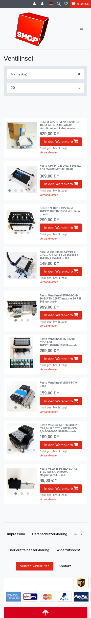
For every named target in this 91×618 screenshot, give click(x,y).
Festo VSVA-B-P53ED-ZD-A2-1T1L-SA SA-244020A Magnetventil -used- (59, 472)
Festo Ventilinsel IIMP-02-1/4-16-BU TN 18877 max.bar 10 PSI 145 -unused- (60, 298)
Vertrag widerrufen (35, 566)
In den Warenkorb (58, 141)
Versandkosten (49, 152)
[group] (22, 135)
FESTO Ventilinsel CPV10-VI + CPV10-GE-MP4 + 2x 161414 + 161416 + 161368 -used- (59, 255)
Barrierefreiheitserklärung (29, 550)
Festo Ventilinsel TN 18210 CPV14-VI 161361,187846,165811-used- (58, 342)
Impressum (16, 534)
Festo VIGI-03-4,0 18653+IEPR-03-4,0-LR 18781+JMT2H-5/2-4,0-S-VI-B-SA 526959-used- (60, 428)
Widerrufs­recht (68, 550)
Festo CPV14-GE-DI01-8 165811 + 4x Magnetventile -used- (60, 167)
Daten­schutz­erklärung (49, 534)
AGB (78, 534)
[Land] (51, 4)
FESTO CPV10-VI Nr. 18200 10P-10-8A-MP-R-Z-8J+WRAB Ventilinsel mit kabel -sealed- (60, 125)
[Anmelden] (34, 4)
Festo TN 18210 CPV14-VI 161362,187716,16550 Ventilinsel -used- (60, 211)
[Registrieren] (43, 4)
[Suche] (59, 4)
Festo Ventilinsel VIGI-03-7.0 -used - (59, 384)
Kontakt (65, 566)
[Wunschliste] (66, 4)
